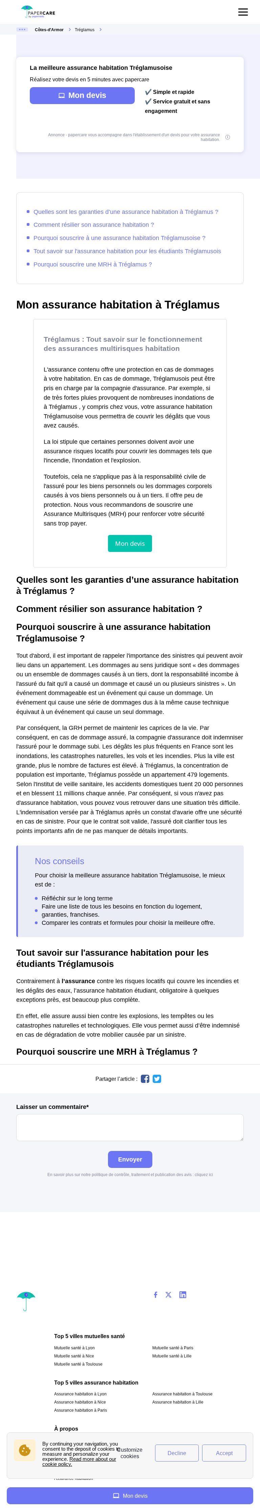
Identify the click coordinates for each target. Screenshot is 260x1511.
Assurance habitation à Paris (80, 1410)
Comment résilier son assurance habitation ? (94, 224)
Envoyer (130, 1159)
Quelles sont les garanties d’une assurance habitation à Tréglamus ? (126, 211)
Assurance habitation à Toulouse (182, 1394)
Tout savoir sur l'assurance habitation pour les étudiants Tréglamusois (127, 251)
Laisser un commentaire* (52, 1107)
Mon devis (87, 95)
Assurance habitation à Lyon (80, 1394)
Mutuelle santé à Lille (172, 1356)
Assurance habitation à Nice (80, 1402)
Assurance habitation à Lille (177, 1402)
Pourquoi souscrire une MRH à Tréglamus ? (93, 264)
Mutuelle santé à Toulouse (78, 1364)
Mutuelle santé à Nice (74, 1356)
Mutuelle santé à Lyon (74, 1348)
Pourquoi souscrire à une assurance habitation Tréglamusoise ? (119, 237)
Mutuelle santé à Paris (172, 1348)
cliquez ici (204, 1174)
